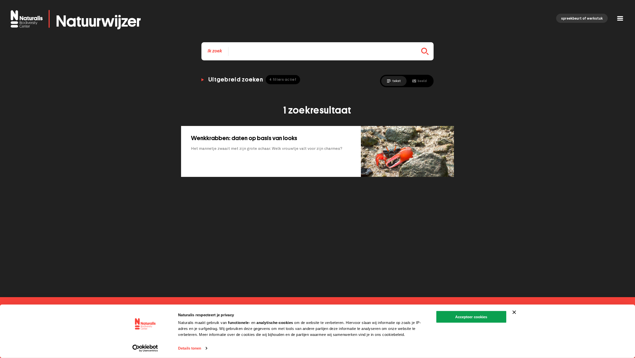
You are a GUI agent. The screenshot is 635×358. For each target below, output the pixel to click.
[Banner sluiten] (514, 312)
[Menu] (620, 19)
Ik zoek (215, 51)
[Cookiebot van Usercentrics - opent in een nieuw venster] (145, 348)
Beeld (422, 81)
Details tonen (189, 348)
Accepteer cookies (471, 317)
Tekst (396, 81)
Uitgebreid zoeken (252, 79)
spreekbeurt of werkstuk (582, 18)
